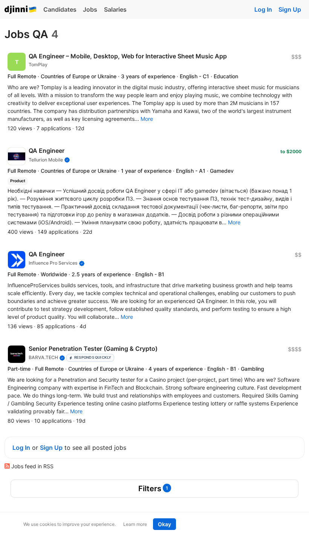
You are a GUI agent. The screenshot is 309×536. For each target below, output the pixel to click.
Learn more (135, 524)
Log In (263, 9)
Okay (164, 524)
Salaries (115, 9)
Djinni (21, 10)
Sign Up (289, 9)
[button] (147, 119)
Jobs (90, 9)
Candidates (59, 9)
